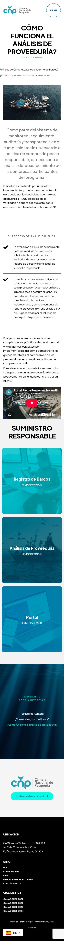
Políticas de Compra (11, 69)
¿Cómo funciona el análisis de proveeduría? (25, 75)
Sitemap (32, 928)
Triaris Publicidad (41, 922)
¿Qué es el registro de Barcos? (40, 69)
